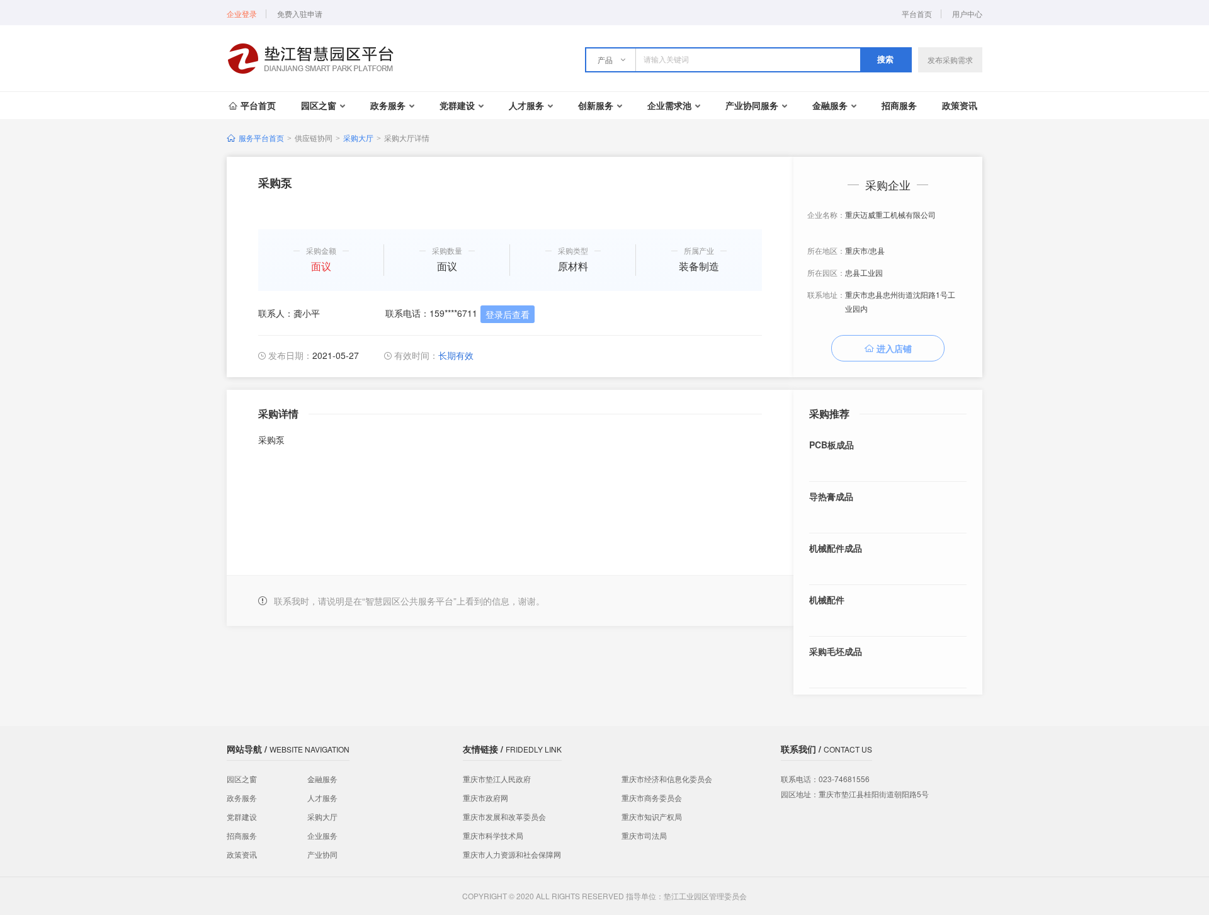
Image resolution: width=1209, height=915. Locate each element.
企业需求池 (669, 105)
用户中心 (967, 13)
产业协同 (322, 854)
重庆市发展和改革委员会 (504, 816)
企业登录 (242, 13)
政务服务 (388, 105)
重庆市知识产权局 (652, 816)
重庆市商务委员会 (652, 797)
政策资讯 (959, 105)
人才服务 (526, 105)
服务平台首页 (261, 137)
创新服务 (595, 105)
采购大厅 (358, 137)
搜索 (885, 59)
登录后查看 (507, 314)
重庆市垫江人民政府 (497, 778)
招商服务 (899, 105)
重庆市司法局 (644, 835)
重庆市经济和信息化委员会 (667, 778)
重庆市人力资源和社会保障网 (512, 854)
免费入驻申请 (299, 13)
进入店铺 (894, 348)
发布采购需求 (950, 59)
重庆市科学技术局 (493, 835)
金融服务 (830, 105)
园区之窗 (318, 105)
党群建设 (457, 105)
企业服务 (322, 835)
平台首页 (917, 13)
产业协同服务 (751, 105)
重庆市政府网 (485, 797)
